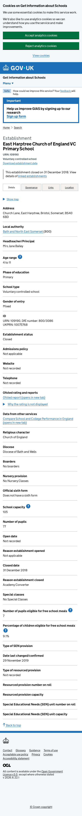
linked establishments (32, 176)
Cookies (48, 754)
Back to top (13, 725)
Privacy (36, 754)
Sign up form (16, 116)
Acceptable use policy (15, 754)
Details (11, 187)
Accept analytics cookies (41, 35)
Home (6, 127)
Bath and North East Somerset (23, 231)
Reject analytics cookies (41, 46)
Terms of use (51, 750)
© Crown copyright (41, 807)
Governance (31, 187)
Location (69, 187)
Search (18, 127)
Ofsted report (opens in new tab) (24, 397)
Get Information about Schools (24, 77)
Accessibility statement (16, 758)
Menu (7, 83)
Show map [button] (13, 199)
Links (51, 187)
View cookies (41, 55)
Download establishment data (20, 163)
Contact (7, 750)
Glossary (21, 750)
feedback (65, 91)
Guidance (34, 750)
